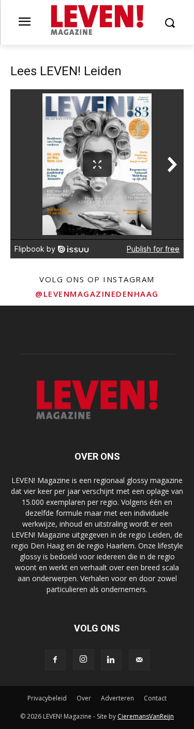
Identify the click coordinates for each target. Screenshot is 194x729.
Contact (155, 698)
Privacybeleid (47, 698)
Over (84, 698)
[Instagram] (83, 659)
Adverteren (117, 698)
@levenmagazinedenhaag (97, 293)
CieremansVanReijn (145, 716)
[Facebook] (55, 660)
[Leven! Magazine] (97, 20)
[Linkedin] (111, 660)
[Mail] (139, 660)
